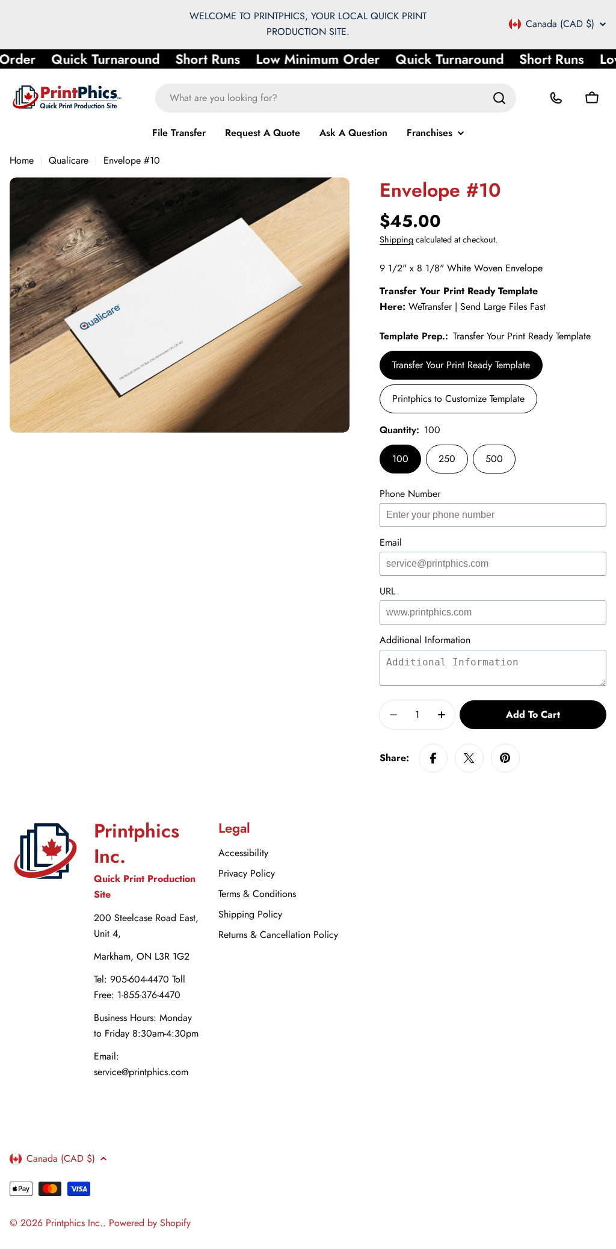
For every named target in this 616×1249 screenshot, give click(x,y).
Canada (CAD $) (560, 24)
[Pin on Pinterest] (505, 758)
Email (391, 542)
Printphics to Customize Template (458, 399)
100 (400, 459)
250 (447, 459)
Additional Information (425, 640)
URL (387, 591)
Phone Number (410, 493)
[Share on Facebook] (433, 758)
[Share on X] (469, 758)
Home (22, 160)
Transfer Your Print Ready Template (461, 365)
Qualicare (68, 160)
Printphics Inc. (74, 1223)
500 (494, 459)
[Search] (499, 98)
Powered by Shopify (150, 1223)
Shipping (396, 239)
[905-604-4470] (556, 98)
